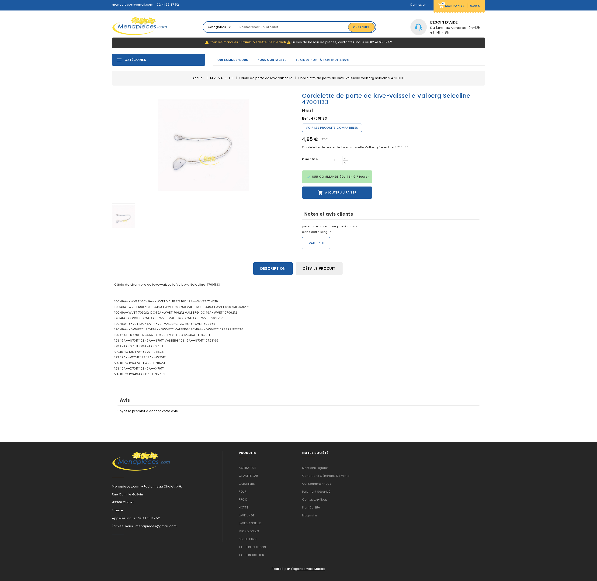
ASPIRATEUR (247, 468)
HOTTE (243, 507)
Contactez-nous (315, 499)
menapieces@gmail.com (132, 4)
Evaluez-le (316, 243)
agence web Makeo (309, 569)
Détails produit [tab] (319, 268)
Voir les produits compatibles (332, 127)
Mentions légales (315, 468)
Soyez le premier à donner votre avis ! (149, 411)
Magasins (310, 515)
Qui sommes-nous (232, 60)
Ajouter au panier (337, 192)
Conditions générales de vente (326, 476)
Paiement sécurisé (316, 492)
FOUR (242, 492)
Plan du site (311, 507)
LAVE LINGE (246, 515)
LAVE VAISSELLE (250, 523)
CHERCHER (361, 27)
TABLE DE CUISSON (252, 547)
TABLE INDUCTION (251, 555)
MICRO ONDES (249, 531)
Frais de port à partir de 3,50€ (322, 60)
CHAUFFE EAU (248, 476)
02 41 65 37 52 (168, 4)
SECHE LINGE (248, 539)
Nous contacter (272, 60)
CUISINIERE (247, 484)
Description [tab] (273, 268)
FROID (243, 499)
